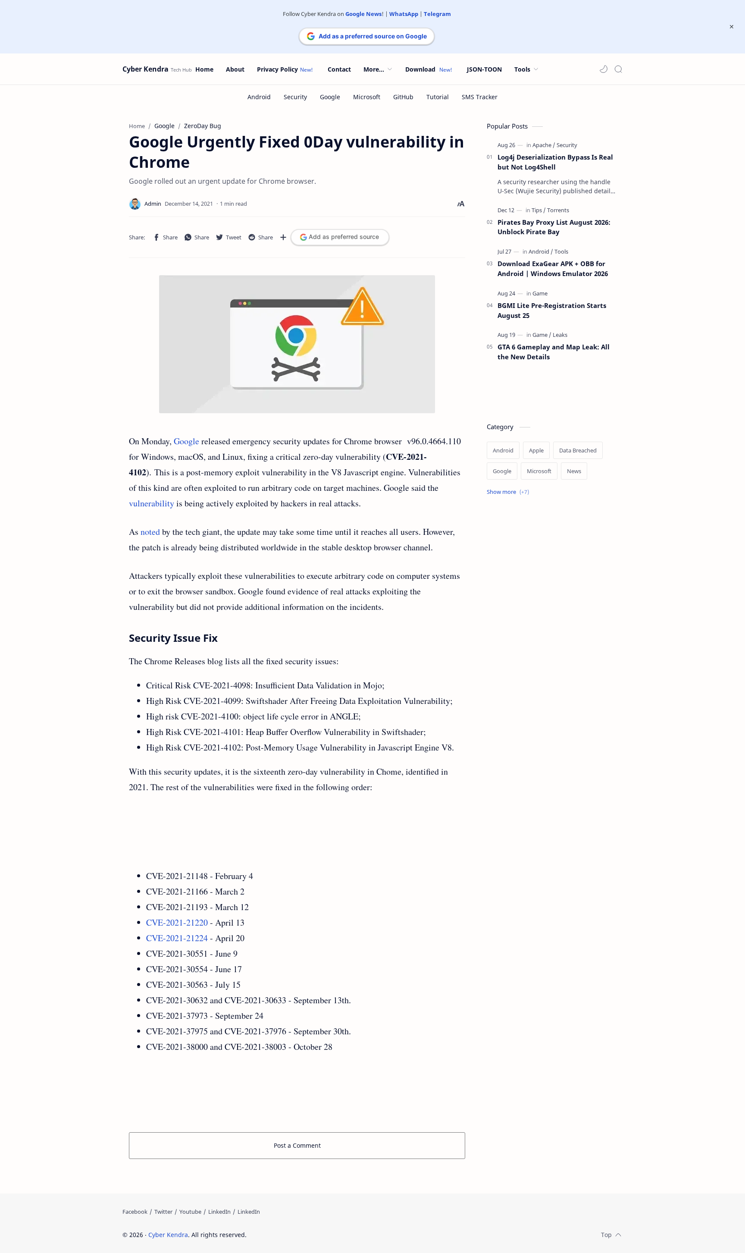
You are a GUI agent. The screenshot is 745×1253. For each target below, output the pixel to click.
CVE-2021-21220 (177, 922)
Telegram (437, 14)
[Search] (618, 69)
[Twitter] (163, 1211)
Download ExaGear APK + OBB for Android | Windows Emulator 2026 (553, 268)
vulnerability (151, 503)
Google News (363, 14)
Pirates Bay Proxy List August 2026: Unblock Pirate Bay (554, 227)
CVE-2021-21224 (177, 938)
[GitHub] (403, 96)
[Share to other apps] (283, 237)
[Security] (295, 96)
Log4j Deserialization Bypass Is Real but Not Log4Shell (555, 162)
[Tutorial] (437, 96)
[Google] (330, 96)
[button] (603, 69)
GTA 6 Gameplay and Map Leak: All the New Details (554, 351)
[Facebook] (134, 1211)
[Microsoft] (366, 96)
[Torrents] (558, 210)
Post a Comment (297, 1145)
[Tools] (561, 251)
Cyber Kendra (145, 69)
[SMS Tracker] (480, 96)
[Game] (540, 293)
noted (150, 531)
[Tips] (539, 210)
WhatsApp (403, 14)
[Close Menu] (731, 27)
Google (186, 441)
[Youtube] (190, 1211)
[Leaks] (560, 335)
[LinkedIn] (219, 1211)
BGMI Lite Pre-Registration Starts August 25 (552, 310)
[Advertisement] (297, 831)
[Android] (259, 96)
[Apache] (543, 145)
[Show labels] (509, 491)
